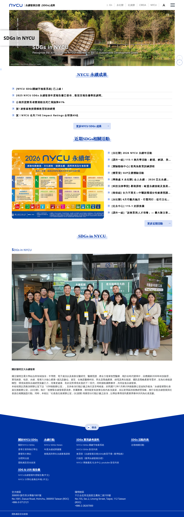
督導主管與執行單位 (28, 449)
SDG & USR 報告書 (29, 469)
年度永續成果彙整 (52, 449)
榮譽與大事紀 (24, 453)
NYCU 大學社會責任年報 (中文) (33, 479)
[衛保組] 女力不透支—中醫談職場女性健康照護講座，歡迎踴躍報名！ (142, 192)
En (110, 5)
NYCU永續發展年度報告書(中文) (33, 475)
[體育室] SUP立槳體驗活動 (128, 172)
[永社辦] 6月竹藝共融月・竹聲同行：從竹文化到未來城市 (142, 199)
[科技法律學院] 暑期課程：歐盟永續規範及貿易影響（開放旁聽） (142, 186)
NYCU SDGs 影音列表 (87, 449)
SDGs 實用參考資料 (87, 439)
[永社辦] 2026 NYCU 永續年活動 (132, 153)
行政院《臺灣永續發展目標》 (90, 458)
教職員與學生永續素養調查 (57, 453)
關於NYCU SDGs (28, 439)
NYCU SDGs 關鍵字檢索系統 (90, 444)
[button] (165, 5)
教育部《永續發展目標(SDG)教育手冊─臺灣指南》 (100, 453)
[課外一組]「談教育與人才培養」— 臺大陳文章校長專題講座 (142, 212)
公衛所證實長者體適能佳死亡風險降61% (40, 102)
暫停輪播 (168, 14)
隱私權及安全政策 (27, 462)
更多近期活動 (155, 223)
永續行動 (49, 439)
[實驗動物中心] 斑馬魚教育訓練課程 (133, 166)
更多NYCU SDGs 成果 (88, 126)
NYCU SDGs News (53, 444)
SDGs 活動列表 (140, 439)
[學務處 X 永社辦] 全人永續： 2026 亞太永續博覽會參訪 (142, 179)
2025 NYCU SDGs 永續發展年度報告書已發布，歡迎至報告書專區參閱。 (60, 95)
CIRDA (142, 5)
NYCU (154, 5)
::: (107, 5)
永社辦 (120, 5)
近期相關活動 (137, 444)
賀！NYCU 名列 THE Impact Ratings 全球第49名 (47, 115)
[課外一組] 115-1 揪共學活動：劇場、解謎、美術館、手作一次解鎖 (142, 159)
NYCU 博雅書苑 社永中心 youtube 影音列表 (97, 462)
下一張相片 (179, 55)
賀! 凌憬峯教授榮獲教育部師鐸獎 (35, 108)
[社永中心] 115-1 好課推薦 (128, 206)
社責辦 (131, 5)
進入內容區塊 (7, 1)
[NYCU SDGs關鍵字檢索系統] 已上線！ (40, 88)
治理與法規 (23, 458)
